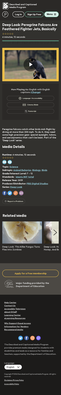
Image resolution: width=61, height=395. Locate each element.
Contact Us (9, 305)
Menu (50, 14)
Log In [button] (18, 14)
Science (14, 166)
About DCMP (10, 312)
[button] (4, 193)
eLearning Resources (14, 318)
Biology (36, 170)
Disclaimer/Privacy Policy (14, 380)
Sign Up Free (34, 14)
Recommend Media (13, 329)
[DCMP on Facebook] (26, 338)
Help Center (10, 302)
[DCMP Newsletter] (38, 338)
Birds (44, 170)
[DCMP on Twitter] (20, 338)
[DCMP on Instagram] (32, 338)
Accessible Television (15, 309)
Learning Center (12, 315)
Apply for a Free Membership (31, 273)
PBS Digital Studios (37, 183)
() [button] (36, 92)
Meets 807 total (25, 176)
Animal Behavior (22, 170)
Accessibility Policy (11, 384)
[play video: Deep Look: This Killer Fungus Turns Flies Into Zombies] (22, 242)
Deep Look (16, 187)
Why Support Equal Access (17, 323)
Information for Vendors (16, 326)
